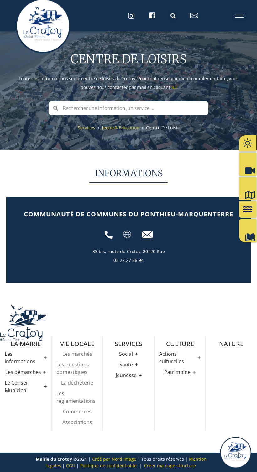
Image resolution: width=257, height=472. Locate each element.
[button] (173, 16)
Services (86, 128)
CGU (70, 466)
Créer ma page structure (170, 466)
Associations (77, 422)
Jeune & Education (120, 128)
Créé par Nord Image (114, 459)
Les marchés (77, 353)
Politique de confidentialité (108, 466)
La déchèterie (77, 382)
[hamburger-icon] (239, 15)
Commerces (77, 411)
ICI (174, 87)
